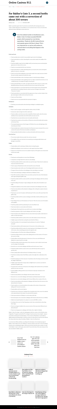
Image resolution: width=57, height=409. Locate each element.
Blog (10, 11)
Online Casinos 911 (20, 2)
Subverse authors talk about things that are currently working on (41, 372)
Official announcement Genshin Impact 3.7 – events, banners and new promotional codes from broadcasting (14, 374)
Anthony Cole (11, 22)
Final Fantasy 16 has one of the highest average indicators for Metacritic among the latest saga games (41, 394)
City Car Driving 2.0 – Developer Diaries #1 (28, 392)
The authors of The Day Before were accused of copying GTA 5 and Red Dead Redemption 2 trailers (27, 373)
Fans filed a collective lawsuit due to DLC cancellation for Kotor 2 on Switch (15, 394)
